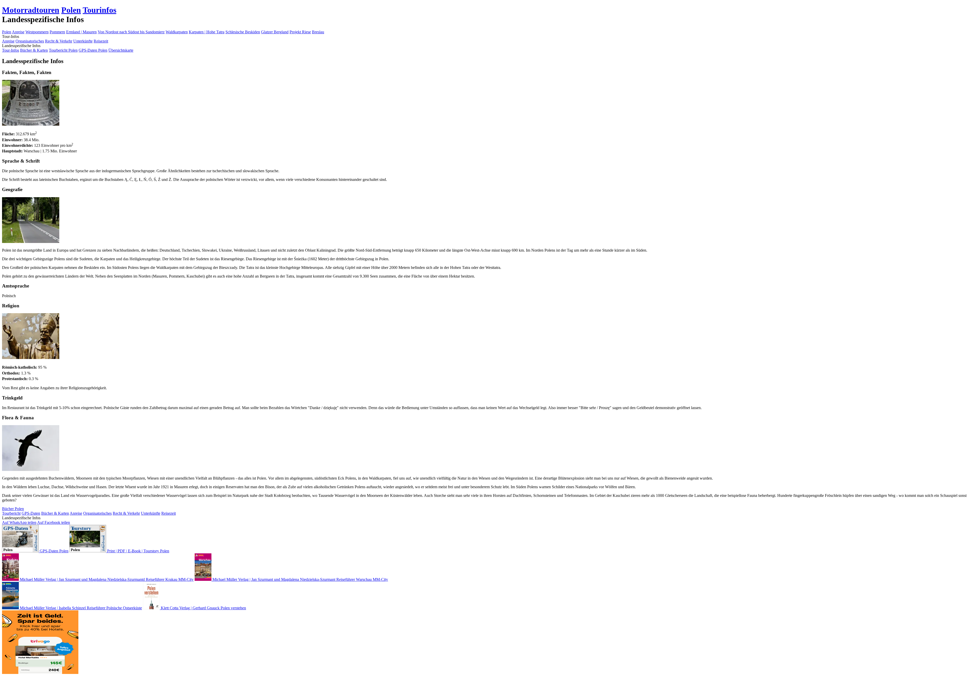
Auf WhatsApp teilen (19, 522)
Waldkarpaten (177, 32)
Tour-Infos (10, 50)
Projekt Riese (300, 32)
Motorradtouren (30, 10)
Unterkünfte (83, 41)
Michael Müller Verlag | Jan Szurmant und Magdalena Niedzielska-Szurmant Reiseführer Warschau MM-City (299, 579)
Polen (71, 10)
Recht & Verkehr (58, 41)
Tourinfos (99, 10)
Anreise (18, 32)
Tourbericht (11, 513)
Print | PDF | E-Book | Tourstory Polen (137, 551)
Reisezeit (101, 41)
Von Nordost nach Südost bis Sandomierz (131, 32)
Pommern (57, 32)
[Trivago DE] (40, 672)
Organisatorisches (30, 41)
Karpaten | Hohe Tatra (206, 32)
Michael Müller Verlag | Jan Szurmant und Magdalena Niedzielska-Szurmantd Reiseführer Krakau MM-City (106, 579)
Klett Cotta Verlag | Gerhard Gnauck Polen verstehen (203, 608)
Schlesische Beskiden (242, 32)
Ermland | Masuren (81, 32)
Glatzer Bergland (275, 32)
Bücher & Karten (34, 50)
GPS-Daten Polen (93, 50)
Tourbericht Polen (63, 50)
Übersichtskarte (120, 50)
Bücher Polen (13, 509)
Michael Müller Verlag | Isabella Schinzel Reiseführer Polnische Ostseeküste (80, 608)
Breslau (318, 32)
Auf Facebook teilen (53, 522)
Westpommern (37, 32)
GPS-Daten (31, 513)
